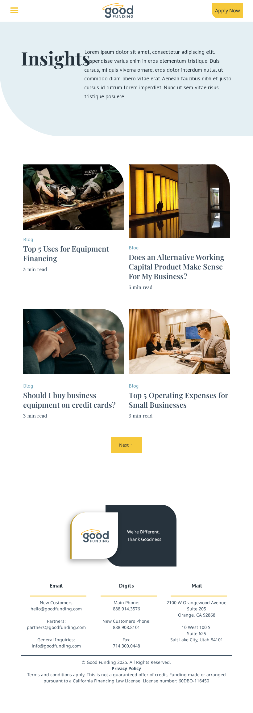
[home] (117, 12)
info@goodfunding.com (56, 646)
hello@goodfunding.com (56, 609)
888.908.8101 (126, 627)
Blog (28, 239)
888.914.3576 (126, 609)
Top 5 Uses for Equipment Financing (66, 253)
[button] (14, 10)
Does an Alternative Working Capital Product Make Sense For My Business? (176, 266)
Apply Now (227, 10)
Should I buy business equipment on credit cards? (69, 400)
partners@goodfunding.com (56, 627)
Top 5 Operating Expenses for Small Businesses (178, 400)
